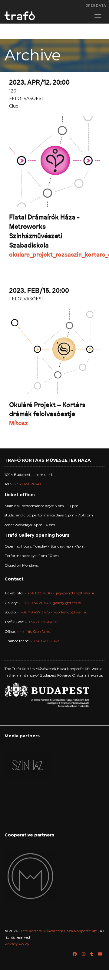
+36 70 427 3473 (35, 612)
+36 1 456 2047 (46, 641)
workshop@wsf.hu (71, 612)
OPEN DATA (95, 6)
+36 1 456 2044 (35, 602)
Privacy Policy (17, 944)
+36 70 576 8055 (42, 621)
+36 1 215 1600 (40, 593)
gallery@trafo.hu (68, 602)
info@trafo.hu (38, 631)
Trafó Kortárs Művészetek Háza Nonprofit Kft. (58, 931)
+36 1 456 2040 (27, 484)
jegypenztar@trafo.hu (75, 593)
